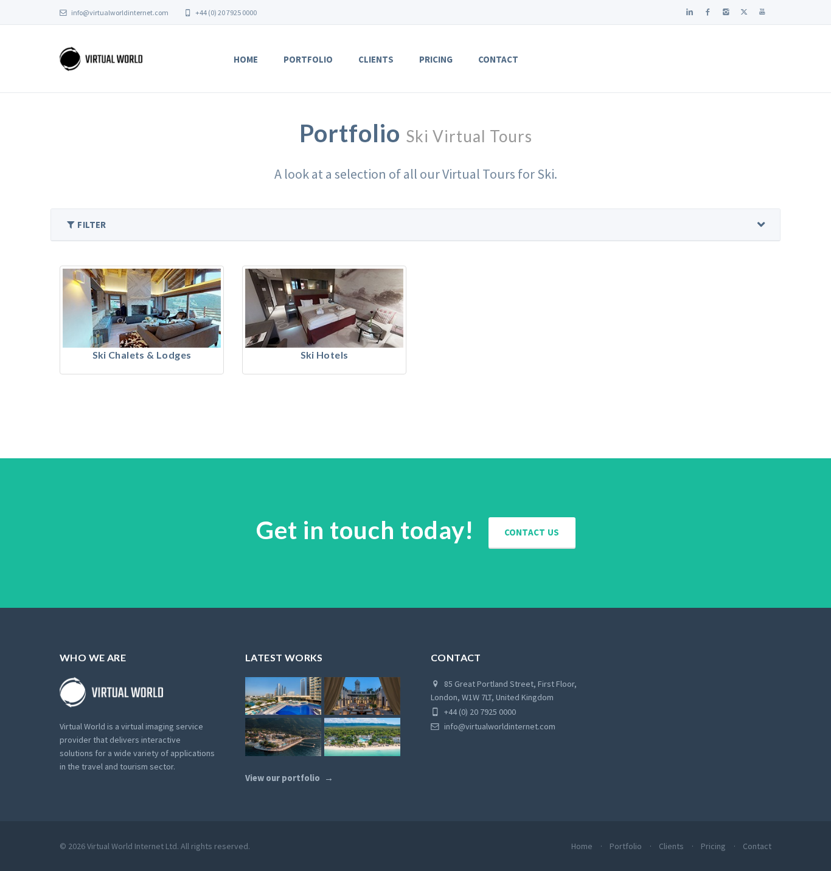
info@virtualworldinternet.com (120, 12)
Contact (498, 59)
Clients (376, 59)
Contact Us (532, 532)
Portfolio (308, 59)
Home (246, 59)
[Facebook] (707, 12)
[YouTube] (762, 12)
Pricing (436, 59)
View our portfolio (282, 778)
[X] (744, 12)
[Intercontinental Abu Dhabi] (283, 696)
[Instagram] (726, 12)
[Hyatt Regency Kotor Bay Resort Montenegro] (283, 737)
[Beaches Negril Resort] (362, 737)
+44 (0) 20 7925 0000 (225, 12)
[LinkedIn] (689, 12)
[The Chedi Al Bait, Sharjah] (362, 696)
